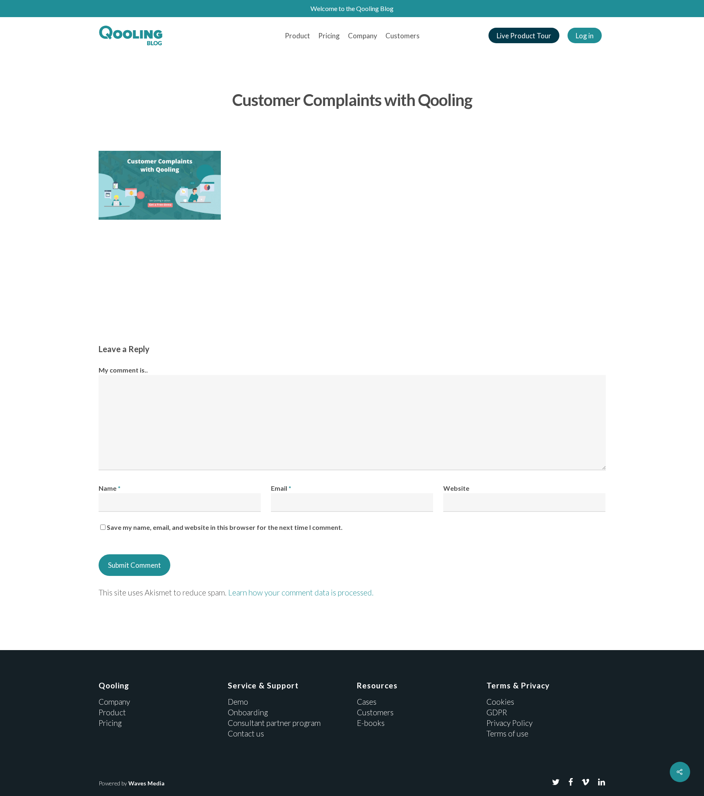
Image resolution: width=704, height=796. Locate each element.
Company (362, 35)
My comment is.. (123, 370)
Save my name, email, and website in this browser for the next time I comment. (225, 527)
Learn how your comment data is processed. (301, 592)
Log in (585, 35)
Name (110, 488)
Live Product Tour (524, 35)
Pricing (329, 35)
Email (281, 488)
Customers (402, 35)
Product (297, 35)
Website (456, 488)
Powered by (132, 783)
